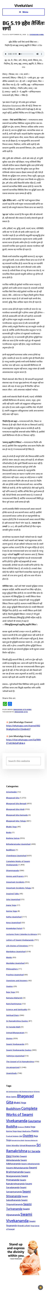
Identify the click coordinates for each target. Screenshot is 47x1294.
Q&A (20, 1136)
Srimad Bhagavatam (15, 1032)
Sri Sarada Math (13, 1027)
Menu (25, 12)
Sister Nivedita (12, 1145)
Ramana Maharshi (14, 998)
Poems (35, 1130)
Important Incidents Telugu (18, 888)
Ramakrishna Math (17, 1140)
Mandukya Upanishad (16, 951)
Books (9, 832)
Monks (9, 957)
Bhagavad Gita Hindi (22, 709)
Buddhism (10, 850)
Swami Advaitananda (30, 1164)
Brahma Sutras (13, 838)
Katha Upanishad (14, 917)
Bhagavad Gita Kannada (17, 815)
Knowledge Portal (14, 928)
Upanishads (11, 1073)
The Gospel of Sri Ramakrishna (20, 1061)
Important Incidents (15, 882)
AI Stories (37, 1091)
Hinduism (21, 1127)
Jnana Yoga (11, 905)
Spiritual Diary (12, 1015)
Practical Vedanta (12, 1136)
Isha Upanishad (13, 899)
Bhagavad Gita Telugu (16, 821)
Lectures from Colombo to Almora (21, 934)
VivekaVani (23, 5)
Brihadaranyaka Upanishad (18, 844)
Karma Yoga (11, 911)
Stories (9, 1038)
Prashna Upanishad (15, 974)
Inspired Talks (12, 893)
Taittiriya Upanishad (15, 1055)
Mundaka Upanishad (15, 963)
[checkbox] (40, 1287)
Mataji (19, 1131)
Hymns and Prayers (15, 876)
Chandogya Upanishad (16, 855)
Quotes (9, 986)
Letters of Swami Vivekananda (20, 940)
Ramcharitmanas (14, 1003)
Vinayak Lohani (23, 1225)
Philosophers (12, 969)
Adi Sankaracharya (12, 1091)
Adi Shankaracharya (26, 1091)
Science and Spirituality (16, 1009)
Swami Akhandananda (17, 1167)
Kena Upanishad (13, 922)
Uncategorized (12, 1067)
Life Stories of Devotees (17, 945)
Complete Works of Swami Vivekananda (21, 1114)
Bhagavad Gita (21, 712)
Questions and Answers (17, 980)
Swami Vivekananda (15, 1044)
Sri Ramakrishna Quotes (17, 1021)
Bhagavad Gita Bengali (16, 803)
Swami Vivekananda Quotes (18, 1050)
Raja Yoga (10, 992)
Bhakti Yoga (11, 826)
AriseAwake (11, 792)
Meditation (26, 1131)
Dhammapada (12, 870)
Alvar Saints (11, 1096)
